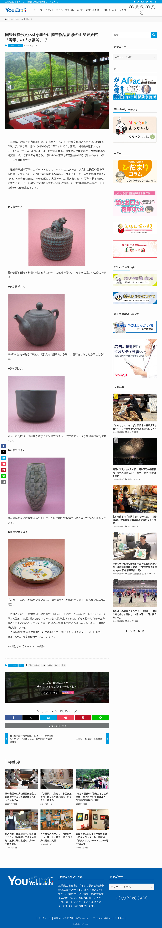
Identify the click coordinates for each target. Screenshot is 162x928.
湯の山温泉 (34, 665)
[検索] (155, 1)
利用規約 (119, 918)
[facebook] (134, 1)
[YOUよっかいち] (15, 10)
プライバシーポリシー (102, 918)
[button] (13, 717)
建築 (50, 665)
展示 (63, 665)
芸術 (43, 665)
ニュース (12, 45)
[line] (147, 1)
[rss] (151, 1)
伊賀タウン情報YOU (63, 918)
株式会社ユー (44, 918)
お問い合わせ (82, 918)
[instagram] (142, 1)
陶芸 (57, 665)
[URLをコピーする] (3, 482)
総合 (20, 45)
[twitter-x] (138, 1)
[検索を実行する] (154, 35)
